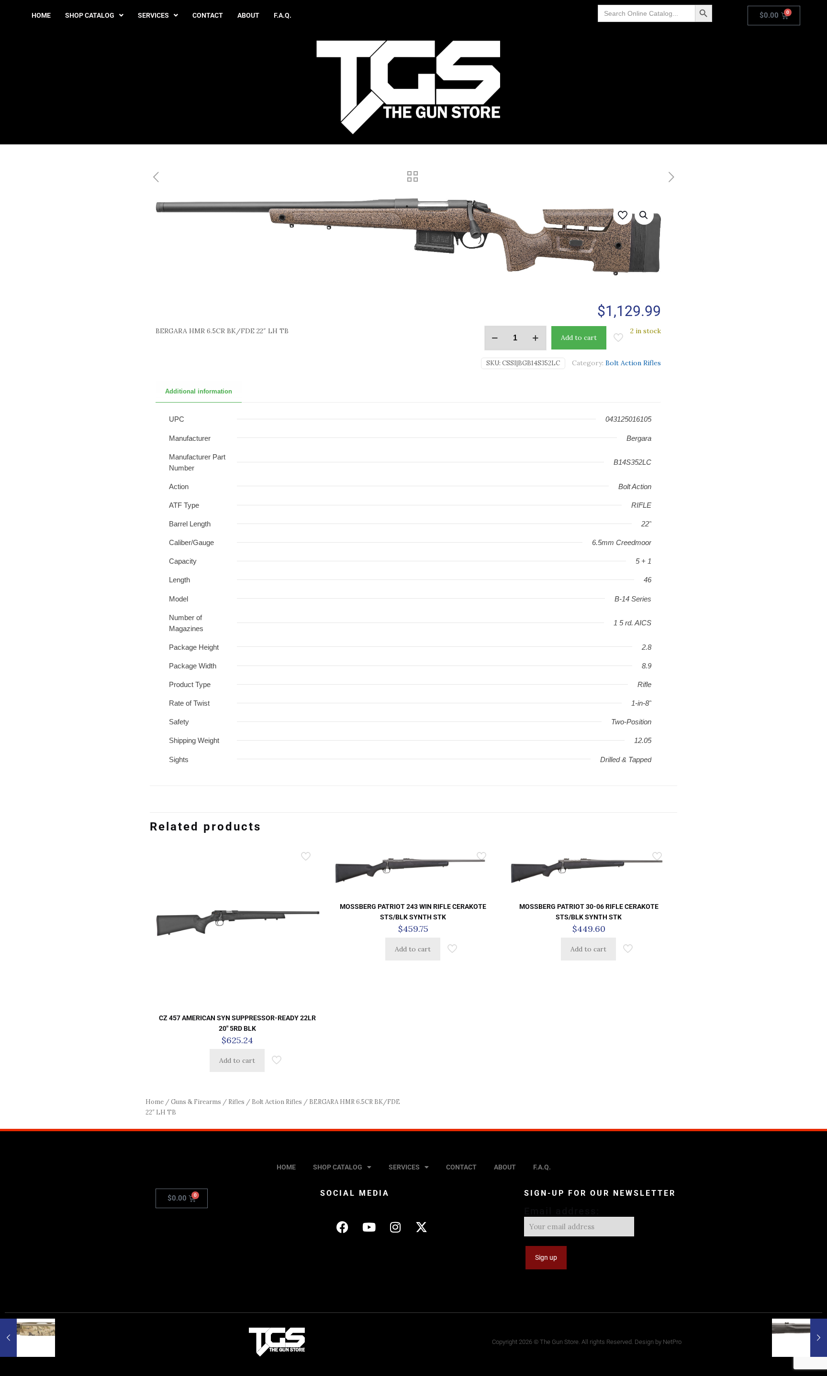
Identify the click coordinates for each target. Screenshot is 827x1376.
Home (154, 1102)
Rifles (236, 1102)
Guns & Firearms (196, 1102)
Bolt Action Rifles (633, 363)
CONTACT (207, 15)
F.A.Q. (282, 15)
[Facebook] (343, 1227)
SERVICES (153, 15)
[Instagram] (395, 1227)
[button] (94, 15)
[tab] (199, 392)
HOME (41, 15)
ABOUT (248, 15)
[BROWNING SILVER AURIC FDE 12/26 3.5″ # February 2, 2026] (27, 1338)
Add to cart (579, 337)
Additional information (198, 391)
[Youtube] (369, 1227)
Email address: (562, 1211)
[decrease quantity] (495, 338)
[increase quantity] (535, 338)
